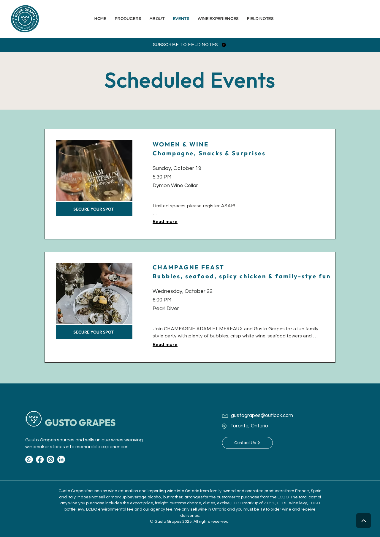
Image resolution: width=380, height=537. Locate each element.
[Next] (363, 520)
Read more (165, 221)
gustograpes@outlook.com (262, 415)
